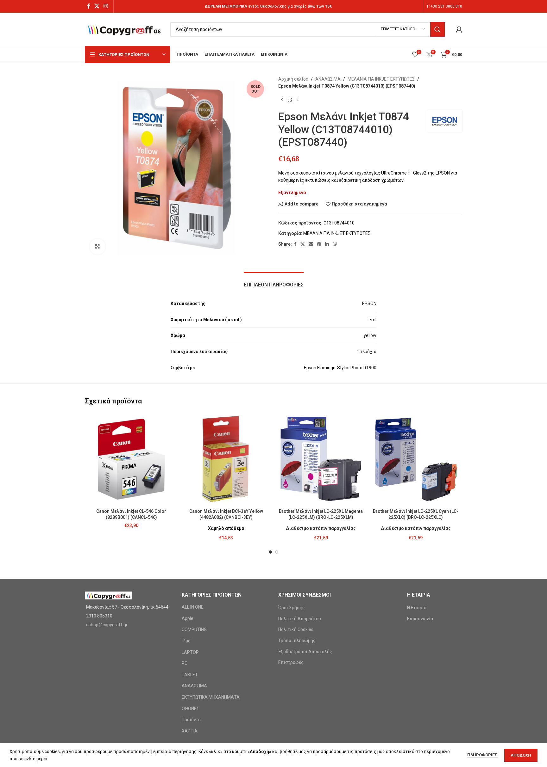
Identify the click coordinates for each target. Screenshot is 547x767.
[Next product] (297, 100)
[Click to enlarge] (97, 247)
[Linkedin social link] (327, 244)
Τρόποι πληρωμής (297, 640)
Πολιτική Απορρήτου (299, 618)
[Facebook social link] (88, 6)
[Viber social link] (335, 244)
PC (184, 663)
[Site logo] (124, 28)
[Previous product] (282, 100)
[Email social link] (311, 244)
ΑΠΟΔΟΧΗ (521, 755)
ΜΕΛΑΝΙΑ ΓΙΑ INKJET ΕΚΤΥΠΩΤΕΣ (381, 79)
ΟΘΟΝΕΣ (190, 708)
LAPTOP (190, 652)
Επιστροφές (291, 662)
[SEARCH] (437, 29)
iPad (186, 640)
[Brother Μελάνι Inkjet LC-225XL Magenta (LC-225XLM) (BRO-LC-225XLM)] (321, 459)
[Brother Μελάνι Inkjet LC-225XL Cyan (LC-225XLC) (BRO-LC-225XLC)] (415, 459)
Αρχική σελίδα (293, 79)
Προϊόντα (191, 719)
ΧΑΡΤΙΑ (190, 730)
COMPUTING (194, 629)
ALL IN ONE (193, 607)
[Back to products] (289, 100)
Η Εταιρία (416, 607)
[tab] (274, 281)
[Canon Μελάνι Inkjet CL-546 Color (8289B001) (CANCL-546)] (131, 459)
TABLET (190, 674)
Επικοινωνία (420, 618)
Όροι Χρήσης (291, 607)
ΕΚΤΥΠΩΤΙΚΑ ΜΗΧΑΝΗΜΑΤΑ (211, 697)
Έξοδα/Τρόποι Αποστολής (305, 651)
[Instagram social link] (106, 6)
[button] (270, 552)
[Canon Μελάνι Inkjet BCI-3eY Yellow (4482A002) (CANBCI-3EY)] (226, 459)
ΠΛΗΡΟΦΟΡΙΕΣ (482, 754)
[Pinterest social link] (319, 244)
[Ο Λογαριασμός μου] (459, 29)
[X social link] (96, 6)
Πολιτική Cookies (295, 629)
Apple (187, 618)
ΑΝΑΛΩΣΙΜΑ (328, 79)
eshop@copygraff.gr (107, 624)
